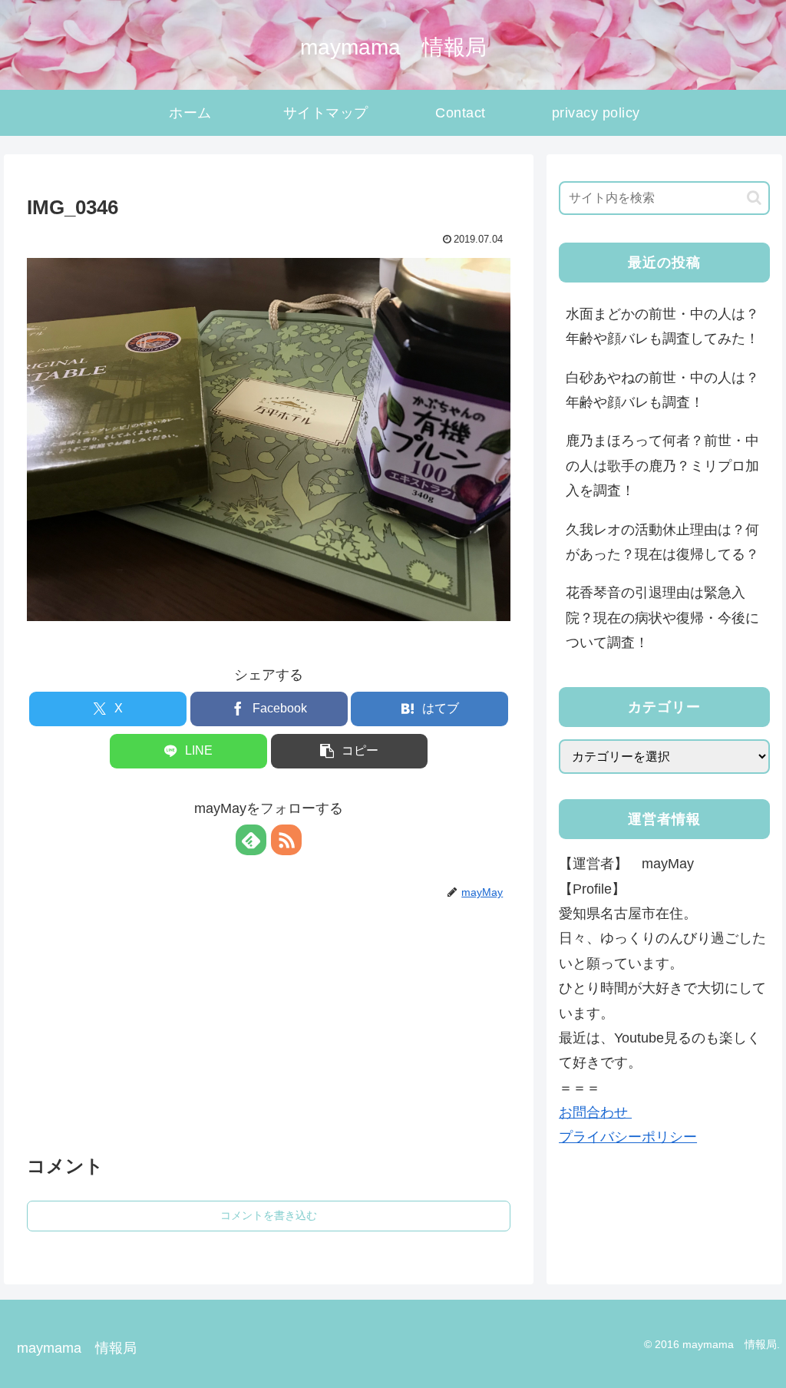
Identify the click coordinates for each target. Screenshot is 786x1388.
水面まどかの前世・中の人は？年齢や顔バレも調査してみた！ (662, 326)
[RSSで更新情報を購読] (286, 840)
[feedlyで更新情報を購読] (251, 840)
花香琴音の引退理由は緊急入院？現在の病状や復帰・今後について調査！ (662, 617)
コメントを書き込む (268, 1215)
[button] (349, 751)
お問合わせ (595, 1112)
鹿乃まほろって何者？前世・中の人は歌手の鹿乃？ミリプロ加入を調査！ (662, 465)
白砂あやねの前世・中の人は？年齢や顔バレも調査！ (662, 390)
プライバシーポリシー (628, 1137)
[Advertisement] (268, 1016)
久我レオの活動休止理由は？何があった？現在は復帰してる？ (662, 542)
